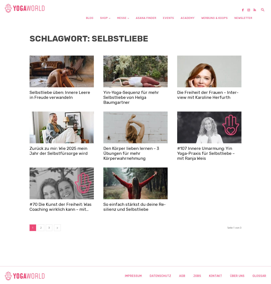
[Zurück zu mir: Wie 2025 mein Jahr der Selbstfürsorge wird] (62, 127)
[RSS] (256, 10)
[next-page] (57, 227)
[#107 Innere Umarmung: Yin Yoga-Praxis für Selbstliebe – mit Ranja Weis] (209, 127)
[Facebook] (244, 10)
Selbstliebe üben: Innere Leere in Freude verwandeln (60, 95)
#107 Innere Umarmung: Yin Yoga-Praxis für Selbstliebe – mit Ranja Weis (206, 153)
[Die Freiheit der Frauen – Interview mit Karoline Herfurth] (209, 71)
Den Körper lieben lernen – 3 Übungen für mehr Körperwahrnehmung (131, 153)
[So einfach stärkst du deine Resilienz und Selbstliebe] (135, 183)
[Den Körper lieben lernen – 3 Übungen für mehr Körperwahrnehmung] (135, 127)
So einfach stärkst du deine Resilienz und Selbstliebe (134, 207)
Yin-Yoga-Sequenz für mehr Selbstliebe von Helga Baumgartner (131, 97)
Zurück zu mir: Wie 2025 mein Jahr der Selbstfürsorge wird (59, 151)
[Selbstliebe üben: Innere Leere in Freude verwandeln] (62, 71)
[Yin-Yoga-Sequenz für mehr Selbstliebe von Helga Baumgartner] (135, 71)
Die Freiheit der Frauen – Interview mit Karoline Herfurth (207, 95)
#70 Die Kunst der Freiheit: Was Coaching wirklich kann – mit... (60, 207)
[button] (262, 10)
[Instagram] (250, 10)
